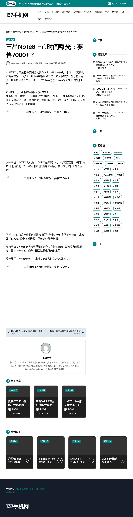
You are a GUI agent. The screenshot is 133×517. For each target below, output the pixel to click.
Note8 (49, 63)
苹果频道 (87, 12)
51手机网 (30, 489)
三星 (55, 63)
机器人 (108, 208)
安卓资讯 (10, 40)
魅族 (116, 231)
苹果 (116, 219)
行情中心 (13, 441)
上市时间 (62, 63)
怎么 (97, 191)
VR (123, 12)
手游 (107, 12)
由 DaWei (15, 63)
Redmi (110, 163)
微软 (116, 186)
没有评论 (38, 63)
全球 (97, 180)
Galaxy (107, 152)
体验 (120, 175)
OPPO (109, 158)
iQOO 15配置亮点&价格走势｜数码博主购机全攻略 (105, 115)
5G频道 (115, 12)
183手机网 (39, 489)
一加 (97, 169)
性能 (107, 191)
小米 (107, 186)
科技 (107, 214)
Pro (118, 158)
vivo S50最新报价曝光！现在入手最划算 (105, 103)
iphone (119, 152)
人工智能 (108, 175)
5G (97, 152)
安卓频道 (77, 12)
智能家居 (98, 12)
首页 (40, 12)
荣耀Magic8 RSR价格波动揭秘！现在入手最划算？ (105, 65)
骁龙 (97, 231)
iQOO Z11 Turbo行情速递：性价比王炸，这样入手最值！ (105, 92)
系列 (116, 214)
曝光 (97, 208)
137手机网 (17, 15)
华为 (116, 180)
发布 (97, 186)
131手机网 (10, 492)
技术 (97, 197)
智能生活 (48, 18)
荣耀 (97, 225)
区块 (107, 180)
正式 (118, 208)
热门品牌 (55, 12)
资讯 (46, 12)
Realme (99, 163)
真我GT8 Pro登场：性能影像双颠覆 (17, 404)
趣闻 (40, 18)
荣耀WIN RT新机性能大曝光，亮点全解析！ (45, 404)
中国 (116, 169)
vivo (121, 163)
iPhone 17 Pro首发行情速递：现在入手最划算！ (105, 78)
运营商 (117, 225)
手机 (116, 191)
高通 (107, 231)
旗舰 (97, 203)
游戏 (97, 214)
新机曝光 (66, 12)
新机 (118, 197)
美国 (97, 219)
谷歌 (107, 225)
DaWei (47, 358)
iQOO (98, 158)
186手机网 (21, 489)
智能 (107, 203)
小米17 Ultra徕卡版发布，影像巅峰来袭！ (73, 404)
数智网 (108, 197)
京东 (97, 175)
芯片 (107, 219)
